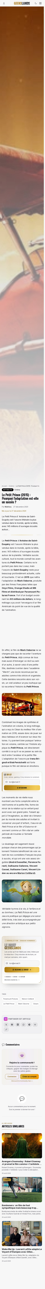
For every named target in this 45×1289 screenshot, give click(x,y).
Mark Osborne (27, 650)
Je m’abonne (22, 787)
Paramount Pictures (10, 999)
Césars (35, 1004)
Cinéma (11, 486)
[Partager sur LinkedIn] (17, 1025)
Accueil (4, 486)
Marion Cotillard (25, 873)
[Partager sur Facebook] (12, 1025)
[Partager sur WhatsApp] (23, 1025)
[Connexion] (4, 3)
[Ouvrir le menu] (40, 3)
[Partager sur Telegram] (29, 1025)
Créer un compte (29, 1077)
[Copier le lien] (6, 1029)
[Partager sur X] (6, 1025)
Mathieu (8, 507)
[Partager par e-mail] (35, 1025)
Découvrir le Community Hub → (21, 1081)
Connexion (12, 1077)
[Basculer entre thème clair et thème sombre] (36, 3)
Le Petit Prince (22, 912)
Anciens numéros (10, 980)
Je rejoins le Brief (21, 969)
